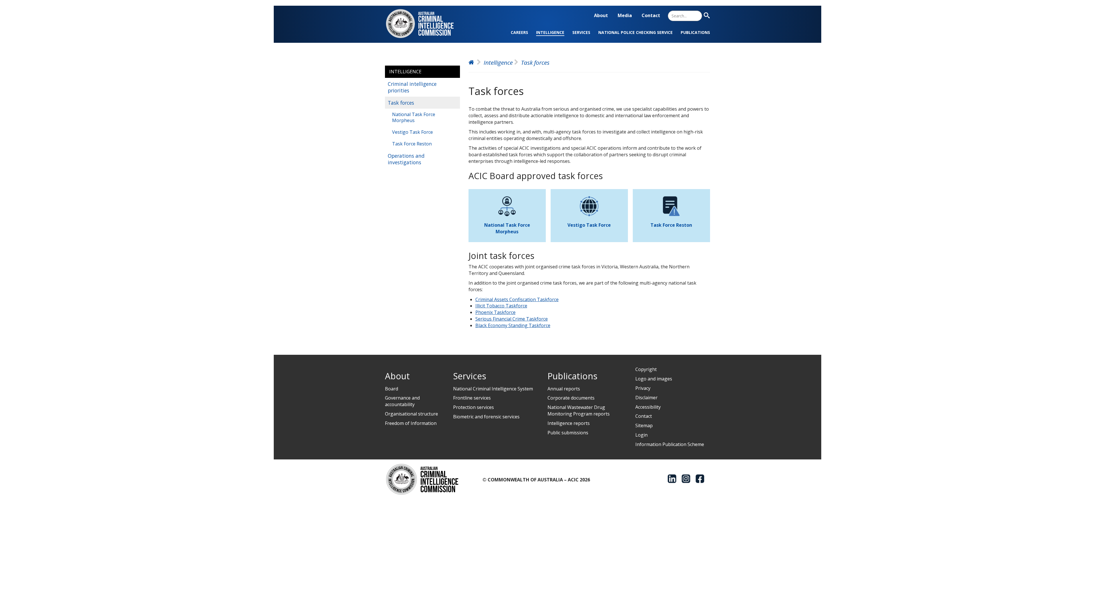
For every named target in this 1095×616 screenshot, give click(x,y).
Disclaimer (646, 397)
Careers (519, 32)
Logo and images (653, 379)
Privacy (642, 388)
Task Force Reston (412, 144)
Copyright (646, 369)
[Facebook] (700, 479)
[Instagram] (686, 479)
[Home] (423, 23)
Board (391, 389)
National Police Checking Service (635, 32)
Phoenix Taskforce (495, 312)
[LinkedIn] (672, 479)
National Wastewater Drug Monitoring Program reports (579, 410)
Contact (651, 15)
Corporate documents (571, 398)
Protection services (473, 407)
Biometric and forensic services (486, 417)
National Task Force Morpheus (413, 117)
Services (581, 32)
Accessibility (648, 407)
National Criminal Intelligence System (493, 389)
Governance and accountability (402, 401)
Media (625, 15)
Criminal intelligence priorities (412, 87)
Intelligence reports (569, 423)
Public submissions (568, 432)
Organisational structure (411, 414)
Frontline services (472, 398)
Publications (695, 32)
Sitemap (644, 425)
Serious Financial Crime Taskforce (511, 319)
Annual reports (564, 389)
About (601, 15)
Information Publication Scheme (669, 444)
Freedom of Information (411, 423)
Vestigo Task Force (412, 132)
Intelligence (550, 32)
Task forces (401, 102)
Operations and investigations (406, 159)
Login (641, 435)
